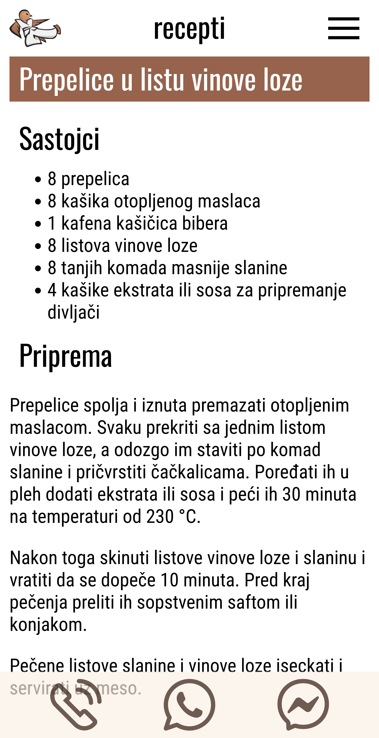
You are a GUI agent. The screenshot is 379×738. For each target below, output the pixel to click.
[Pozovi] (76, 705)
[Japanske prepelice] (35, 26)
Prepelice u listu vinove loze (161, 77)
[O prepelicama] (344, 26)
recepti (189, 26)
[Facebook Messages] (303, 705)
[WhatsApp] (189, 705)
